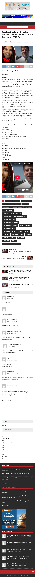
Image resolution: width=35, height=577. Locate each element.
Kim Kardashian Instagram (10, 222)
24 (22, 273)
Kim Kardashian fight (20, 216)
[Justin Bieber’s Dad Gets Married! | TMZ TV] (5, 285)
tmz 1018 (28, 234)
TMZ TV (14, 241)
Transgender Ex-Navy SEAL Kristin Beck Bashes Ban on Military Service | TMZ (20, 271)
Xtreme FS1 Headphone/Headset (11, 244)
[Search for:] (17, 27)
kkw (20, 231)
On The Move (5, 452)
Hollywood (6, 207)
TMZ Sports (6, 241)
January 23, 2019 (13, 273)
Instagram (28, 207)
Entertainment (26, 201)
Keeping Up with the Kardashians (12, 213)
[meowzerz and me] (4, 537)
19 (22, 280)
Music (3, 447)
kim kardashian (7, 216)
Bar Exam (8, 201)
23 (21, 287)
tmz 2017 (5, 237)
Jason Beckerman (7, 210)
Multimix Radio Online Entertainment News (13, 443)
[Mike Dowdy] (4, 566)
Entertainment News (9, 204)
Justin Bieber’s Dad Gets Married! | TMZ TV (21, 284)
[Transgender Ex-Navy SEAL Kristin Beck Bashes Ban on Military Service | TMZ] (5, 271)
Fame (19, 204)
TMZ (22, 234)
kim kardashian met (25, 225)
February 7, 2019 (14, 280)
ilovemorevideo (6, 438)
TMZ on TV (21, 237)
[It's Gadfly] (4, 544)
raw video (15, 234)
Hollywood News (17, 207)
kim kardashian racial (9, 228)
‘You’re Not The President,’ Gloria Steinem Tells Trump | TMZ (19, 277)
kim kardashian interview (10, 225)
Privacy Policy (5, 483)
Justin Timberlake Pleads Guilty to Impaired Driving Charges (16, 469)
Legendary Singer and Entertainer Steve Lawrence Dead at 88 (17, 478)
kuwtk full (6, 234)
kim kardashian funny (9, 219)
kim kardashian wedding (10, 231)
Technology (5, 456)
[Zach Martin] (4, 559)
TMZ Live (12, 237)
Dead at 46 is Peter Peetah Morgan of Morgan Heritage (15, 473)
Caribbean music (6, 434)
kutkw (26, 231)
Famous (25, 204)
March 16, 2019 (13, 287)
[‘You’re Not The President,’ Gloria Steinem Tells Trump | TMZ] (5, 278)
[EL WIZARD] (4, 551)
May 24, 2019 (6, 41)
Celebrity (16, 201)
